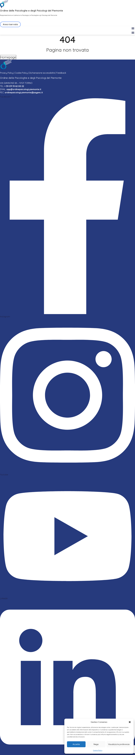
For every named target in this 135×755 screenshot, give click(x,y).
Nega (96, 744)
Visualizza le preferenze (119, 744)
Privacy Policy (6, 73)
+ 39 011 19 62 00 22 (14, 86)
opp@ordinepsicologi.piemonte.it (23, 89)
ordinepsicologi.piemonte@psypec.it (24, 92)
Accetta (76, 744)
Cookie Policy (97, 750)
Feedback (61, 73)
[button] (129, 722)
